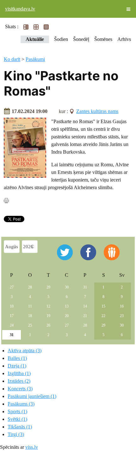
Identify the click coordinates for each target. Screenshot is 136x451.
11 (30, 306)
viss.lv (31, 447)
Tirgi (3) (16, 434)
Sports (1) (17, 411)
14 (85, 306)
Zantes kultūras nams (97, 111)
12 (48, 306)
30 (67, 287)
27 (12, 287)
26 (48, 325)
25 (30, 325)
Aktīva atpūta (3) (24, 350)
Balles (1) (17, 358)
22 (103, 316)
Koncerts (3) (20, 388)
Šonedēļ (81, 39)
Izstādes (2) (19, 381)
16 (122, 306)
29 (48, 287)
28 (30, 287)
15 (103, 306)
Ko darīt (12, 59)
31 (85, 287)
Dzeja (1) (17, 365)
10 (12, 306)
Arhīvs (124, 39)
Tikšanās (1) (20, 426)
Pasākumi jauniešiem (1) (32, 396)
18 (30, 316)
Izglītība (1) (19, 373)
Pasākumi (35, 59)
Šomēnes (103, 39)
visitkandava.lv (20, 8)
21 (85, 316)
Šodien (61, 39)
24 (12, 325)
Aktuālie (35, 39)
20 (67, 316)
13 (67, 306)
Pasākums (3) (21, 404)
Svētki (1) (17, 419)
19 (48, 316)
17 (12, 316)
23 (122, 316)
